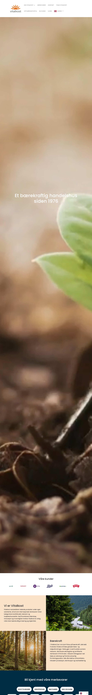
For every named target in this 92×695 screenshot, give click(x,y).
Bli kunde (42, 11)
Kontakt (51, 5)
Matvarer (53, 689)
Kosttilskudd (24, 689)
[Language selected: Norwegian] (83, 693)
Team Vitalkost (61, 5)
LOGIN (50, 11)
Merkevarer (41, 5)
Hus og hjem (67, 689)
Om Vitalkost (28, 5)
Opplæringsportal (30, 11)
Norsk (60, 11)
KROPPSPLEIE (40, 689)
